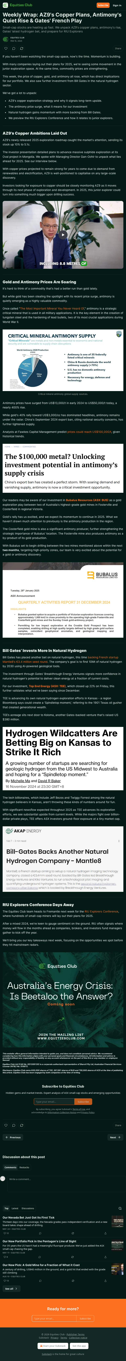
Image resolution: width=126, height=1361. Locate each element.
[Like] (6, 48)
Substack (47, 1354)
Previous (15, 1137)
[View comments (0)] (13, 48)
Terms (63, 1337)
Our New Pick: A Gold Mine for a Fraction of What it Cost (41, 1265)
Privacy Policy (87, 1112)
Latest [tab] (15, 1208)
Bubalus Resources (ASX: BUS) (87, 500)
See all (9, 1288)
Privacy (54, 1337)
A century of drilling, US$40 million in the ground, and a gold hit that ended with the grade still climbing (54, 1271)
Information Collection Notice (62, 1112)
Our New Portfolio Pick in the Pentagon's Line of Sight (39, 1241)
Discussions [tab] (28, 1208)
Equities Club (17, 38)
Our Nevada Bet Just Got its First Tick (28, 1217)
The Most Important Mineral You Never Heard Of (52, 308)
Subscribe (103, 5)
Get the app (79, 1345)
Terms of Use (79, 1109)
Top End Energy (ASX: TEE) (47, 686)
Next (113, 1137)
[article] (63, 1225)
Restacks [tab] (24, 1167)
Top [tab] (6, 1208)
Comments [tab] (10, 1167)
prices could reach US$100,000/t (89, 431)
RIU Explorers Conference (101, 911)
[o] (63, 234)
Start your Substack (54, 1345)
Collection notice (78, 1337)
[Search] (120, 1208)
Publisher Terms (75, 1334)
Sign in (117, 5)
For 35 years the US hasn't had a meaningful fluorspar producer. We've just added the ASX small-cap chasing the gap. (53, 1247)
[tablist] (17, 1167)
